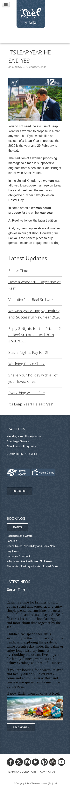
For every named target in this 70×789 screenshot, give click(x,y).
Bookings (16, 518)
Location (12, 540)
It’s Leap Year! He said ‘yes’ (30, 404)
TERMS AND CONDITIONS (22, 771)
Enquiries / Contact (18, 556)
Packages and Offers (19, 535)
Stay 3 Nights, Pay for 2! (28, 352)
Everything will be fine (26, 392)
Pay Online (13, 551)
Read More (20, 727)
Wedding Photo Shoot (26, 363)
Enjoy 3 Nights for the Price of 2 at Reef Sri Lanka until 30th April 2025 (34, 335)
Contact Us (47, 771)
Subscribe (19, 491)
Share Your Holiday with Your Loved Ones (32, 566)
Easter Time (18, 270)
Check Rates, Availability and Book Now (31, 545)
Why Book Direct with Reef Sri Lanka (29, 561)
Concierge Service (18, 441)
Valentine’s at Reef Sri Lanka (32, 299)
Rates (17, 527)
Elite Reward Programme (22, 446)
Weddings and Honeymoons (24, 436)
